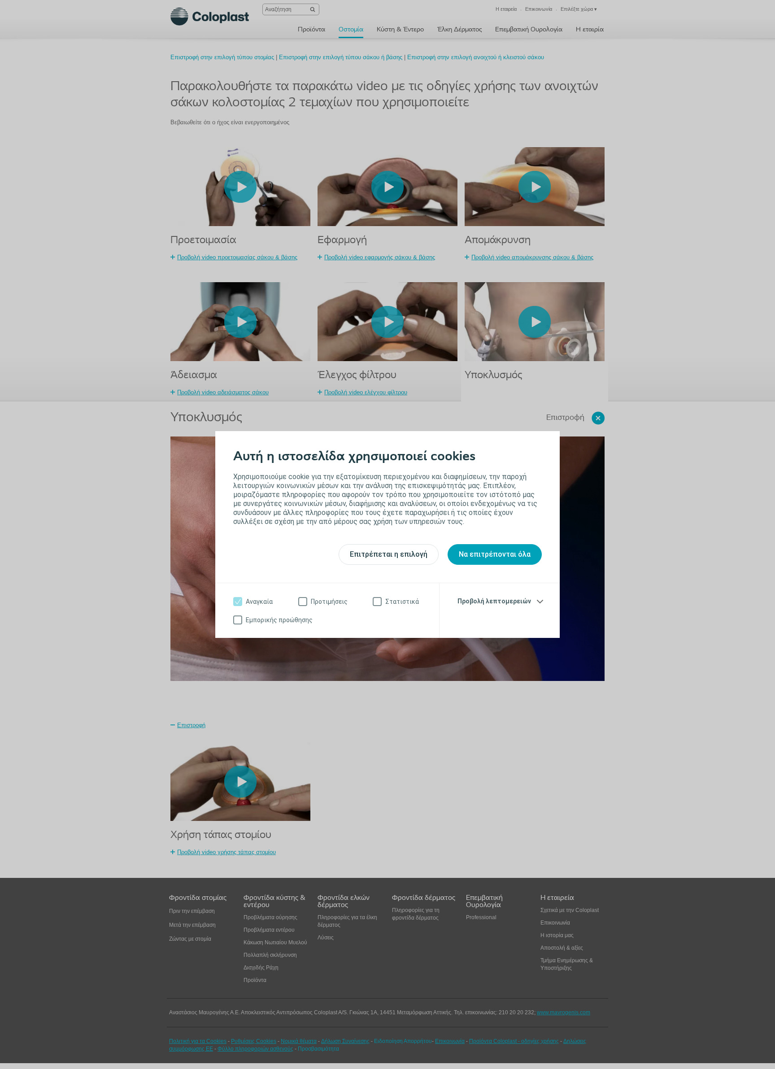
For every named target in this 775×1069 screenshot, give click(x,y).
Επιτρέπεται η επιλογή (388, 554)
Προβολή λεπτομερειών (494, 601)
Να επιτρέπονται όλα (495, 554)
